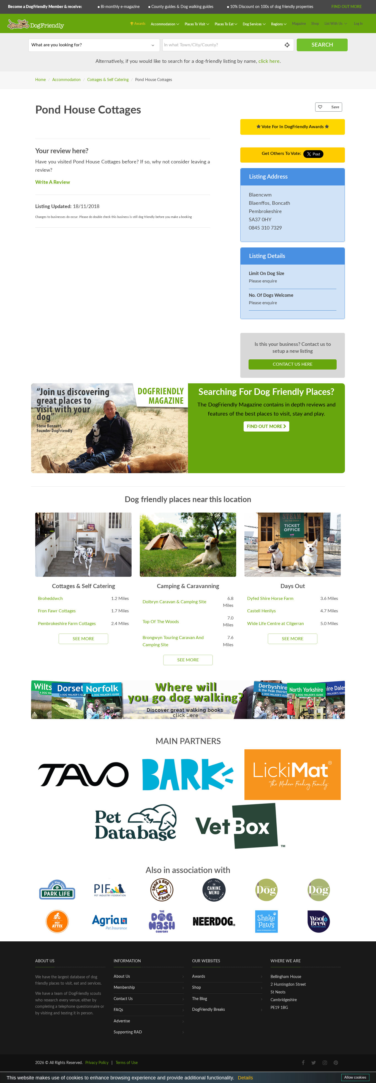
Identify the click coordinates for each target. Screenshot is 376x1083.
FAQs (118, 1010)
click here (269, 61)
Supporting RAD (128, 1032)
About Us (122, 977)
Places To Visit (195, 24)
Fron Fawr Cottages (57, 611)
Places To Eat (224, 24)
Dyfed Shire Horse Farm (270, 598)
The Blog (199, 999)
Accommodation (163, 24)
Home (40, 80)
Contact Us (123, 999)
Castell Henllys (261, 611)
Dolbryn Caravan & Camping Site (174, 602)
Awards (139, 23)
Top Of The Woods (161, 621)
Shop (315, 23)
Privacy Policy (96, 1063)
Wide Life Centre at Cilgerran (275, 623)
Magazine (299, 23)
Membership (124, 988)
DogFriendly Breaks (208, 1010)
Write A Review (52, 182)
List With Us (333, 23)
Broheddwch (50, 598)
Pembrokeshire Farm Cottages (67, 623)
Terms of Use (127, 1063)
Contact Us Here (292, 364)
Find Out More (346, 7)
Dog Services (252, 24)
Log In (358, 23)
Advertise (122, 1021)
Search (322, 45)
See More (83, 639)
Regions (277, 24)
